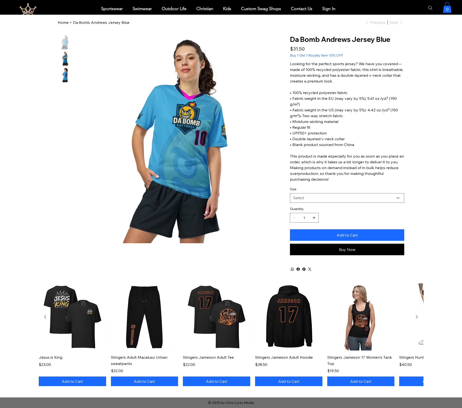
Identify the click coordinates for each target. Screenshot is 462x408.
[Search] (430, 8)
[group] (231, 334)
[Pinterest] (304, 269)
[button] (111, 8)
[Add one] (314, 218)
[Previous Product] (45, 317)
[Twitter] (309, 269)
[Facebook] (298, 269)
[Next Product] (417, 317)
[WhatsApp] (292, 269)
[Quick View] (72, 317)
